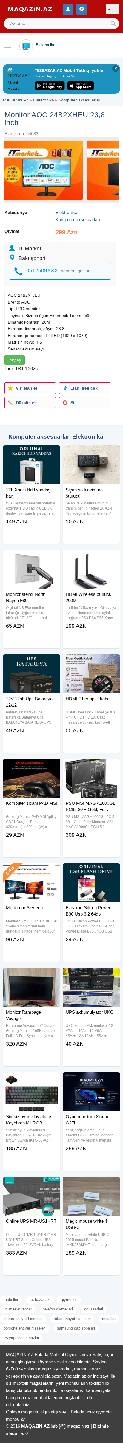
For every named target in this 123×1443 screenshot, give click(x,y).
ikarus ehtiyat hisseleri (23, 1318)
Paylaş (14, 360)
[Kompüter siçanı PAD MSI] (31, 766)
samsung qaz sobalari (76, 1328)
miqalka (109, 1318)
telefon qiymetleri (58, 1309)
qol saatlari (93, 1309)
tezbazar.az (40, 1299)
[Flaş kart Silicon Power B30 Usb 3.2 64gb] (91, 870)
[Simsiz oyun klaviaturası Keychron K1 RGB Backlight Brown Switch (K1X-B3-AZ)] (31, 1079)
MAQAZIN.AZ (16, 100)
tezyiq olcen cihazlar (21, 1338)
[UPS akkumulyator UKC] (91, 975)
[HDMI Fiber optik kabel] (91, 661)
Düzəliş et (26, 402)
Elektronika (43, 100)
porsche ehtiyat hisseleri (25, 1328)
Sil (73, 402)
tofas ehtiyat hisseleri (72, 1318)
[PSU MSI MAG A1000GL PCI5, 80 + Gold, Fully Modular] (91, 766)
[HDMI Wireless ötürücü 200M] (91, 557)
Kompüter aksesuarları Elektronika (55, 436)
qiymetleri (69, 1299)
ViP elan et (26, 388)
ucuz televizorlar (18, 1309)
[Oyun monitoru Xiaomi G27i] (91, 1079)
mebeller (11, 1299)
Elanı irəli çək (84, 388)
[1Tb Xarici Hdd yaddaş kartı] (31, 452)
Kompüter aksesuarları (80, 100)
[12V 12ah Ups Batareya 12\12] (31, 661)
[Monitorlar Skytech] (31, 870)
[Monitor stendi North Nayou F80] (31, 557)
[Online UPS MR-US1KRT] (31, 1184)
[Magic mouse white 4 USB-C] (91, 1184)
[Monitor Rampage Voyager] (31, 975)
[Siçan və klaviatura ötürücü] (91, 452)
